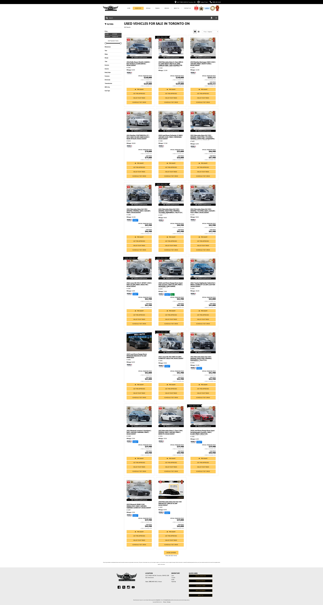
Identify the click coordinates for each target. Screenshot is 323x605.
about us (200, 595)
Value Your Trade (139, 98)
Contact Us (187, 8)
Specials (148, 8)
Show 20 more (171, 552)
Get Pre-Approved (139, 93)
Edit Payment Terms (113, 40)
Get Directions (149, 577)
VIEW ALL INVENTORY (200, 575)
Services (167, 8)
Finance (157, 8)
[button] (139, 89)
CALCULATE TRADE (200, 585)
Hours (160, 581)
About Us (176, 8)
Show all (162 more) (171, 555)
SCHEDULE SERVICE (200, 580)
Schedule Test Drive (139, 102)
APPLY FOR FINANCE (200, 590)
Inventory (138, 8)
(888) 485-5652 (153, 581)
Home (128, 8)
